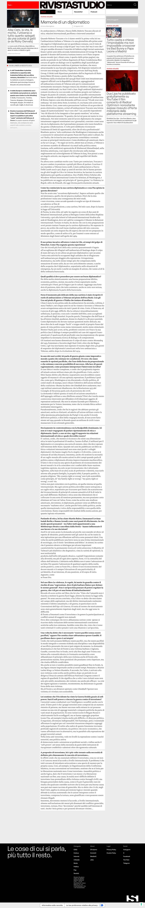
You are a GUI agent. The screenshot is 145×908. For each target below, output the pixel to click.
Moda (76, 863)
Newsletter (78, 12)
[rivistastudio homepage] (72, 5)
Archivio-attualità (47, 17)
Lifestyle (77, 860)
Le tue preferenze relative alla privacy (82, 905)
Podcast (94, 12)
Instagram (126, 849)
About (43, 12)
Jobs (92, 860)
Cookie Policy (111, 853)
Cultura (76, 853)
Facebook (126, 856)
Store (60, 12)
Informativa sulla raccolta (52, 905)
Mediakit (93, 856)
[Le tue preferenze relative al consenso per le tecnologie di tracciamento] (141, 904)
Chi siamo (93, 849)
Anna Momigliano (48, 26)
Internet (76, 856)
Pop (75, 870)
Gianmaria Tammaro (14, 53)
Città (75, 849)
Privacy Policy (111, 849)
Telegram (126, 863)
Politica (76, 866)
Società (76, 873)
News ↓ (10, 60)
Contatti (93, 853)
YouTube (126, 860)
